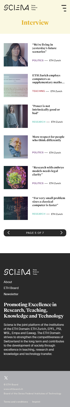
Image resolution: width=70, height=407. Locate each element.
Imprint (36, 401)
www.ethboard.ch (13, 389)
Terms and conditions (16, 401)
